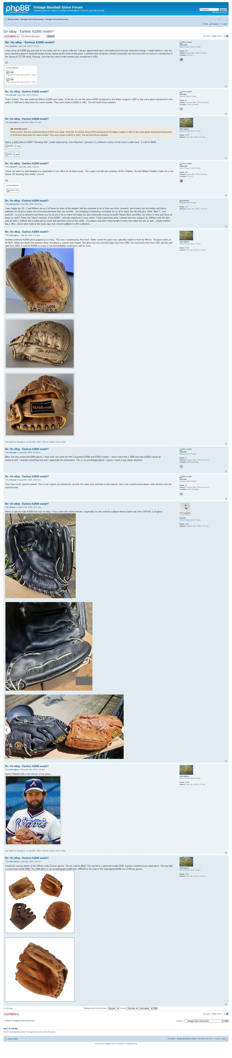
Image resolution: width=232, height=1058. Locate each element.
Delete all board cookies (187, 1039)
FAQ (206, 24)
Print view (219, 18)
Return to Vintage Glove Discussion (20, 1021)
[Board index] (18, 8)
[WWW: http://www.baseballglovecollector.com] (181, 59)
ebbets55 (13, 46)
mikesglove (14, 122)
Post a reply (8, 35)
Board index (13, 19)
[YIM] (181, 109)
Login (224, 24)
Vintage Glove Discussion (32, 19)
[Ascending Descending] (148, 1008)
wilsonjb (12, 95)
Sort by (123, 1008)
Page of (216, 36)
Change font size (224, 18)
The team (171, 1039)
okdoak (12, 507)
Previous (9, 1008)
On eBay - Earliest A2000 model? (28, 31)
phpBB (107, 1044)
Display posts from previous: (96, 1008)
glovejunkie (14, 204)
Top (226, 86)
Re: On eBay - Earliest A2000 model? (30, 42)
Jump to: (179, 1021)
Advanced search (219, 12)
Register (215, 24)
